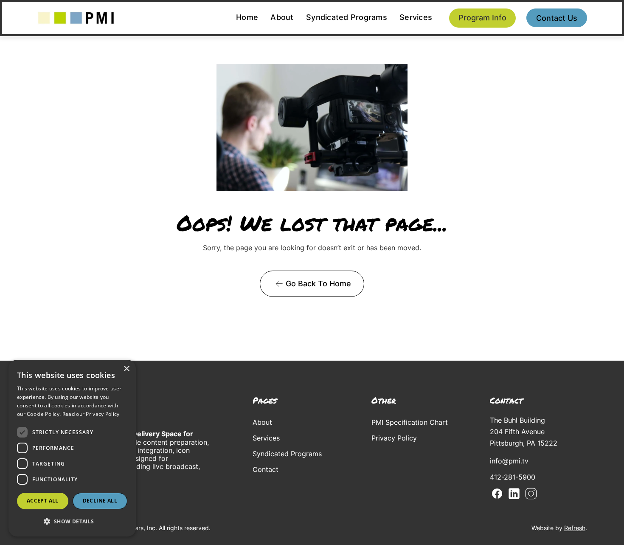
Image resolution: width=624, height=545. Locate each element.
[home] (76, 18)
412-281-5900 (512, 477)
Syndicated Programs (346, 17)
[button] (72, 521)
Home (247, 17)
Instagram (531, 493)
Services (415, 17)
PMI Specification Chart (409, 422)
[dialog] (72, 448)
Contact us (556, 18)
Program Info (482, 17)
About (281, 17)
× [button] (126, 369)
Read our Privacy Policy (91, 414)
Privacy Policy (394, 438)
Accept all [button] (43, 500)
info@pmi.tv (509, 461)
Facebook (497, 493)
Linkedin (514, 493)
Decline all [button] (100, 500)
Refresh (574, 527)
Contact (265, 469)
